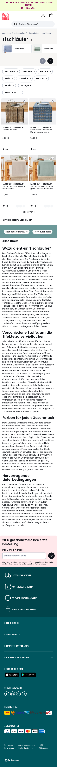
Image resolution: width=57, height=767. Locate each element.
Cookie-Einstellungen (26, 748)
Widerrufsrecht (44, 748)
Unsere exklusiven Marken (16, 646)
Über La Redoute (12, 634)
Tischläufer (46, 33)
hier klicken (42, 564)
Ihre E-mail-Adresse (13, 549)
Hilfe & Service (11, 623)
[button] (51, 15)
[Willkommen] (42, 15)
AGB (41, 745)
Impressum (8, 745)
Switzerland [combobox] (13, 760)
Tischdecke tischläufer (16, 231)
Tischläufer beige (42, 231)
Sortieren (10, 71)
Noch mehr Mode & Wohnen (16, 657)
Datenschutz (9, 748)
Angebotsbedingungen (26, 745)
